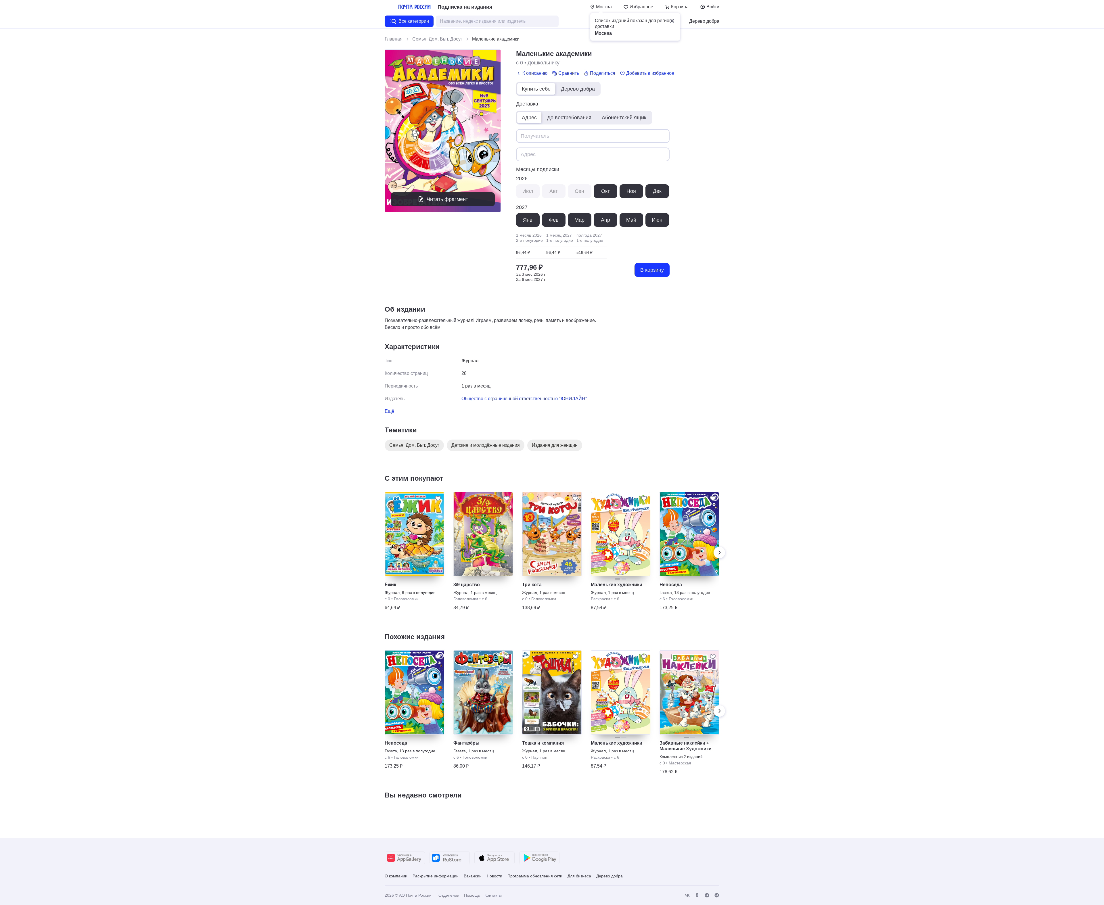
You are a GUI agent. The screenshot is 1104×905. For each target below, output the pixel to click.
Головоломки (406, 599)
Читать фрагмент (447, 199)
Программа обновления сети (534, 876)
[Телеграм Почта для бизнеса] (717, 895)
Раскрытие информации (436, 876)
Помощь (472, 895)
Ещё (389, 411)
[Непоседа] (689, 534)
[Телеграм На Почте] (707, 895)
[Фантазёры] (483, 692)
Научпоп (539, 757)
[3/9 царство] (483, 534)
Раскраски (600, 599)
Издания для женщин (555, 445)
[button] (671, 21)
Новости (494, 876)
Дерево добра (704, 21)
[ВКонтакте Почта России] (687, 895)
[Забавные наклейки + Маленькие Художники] (689, 692)
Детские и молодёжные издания (485, 445)
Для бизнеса (579, 876)
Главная (393, 39)
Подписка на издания (465, 7)
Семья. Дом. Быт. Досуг (437, 39)
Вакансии (473, 876)
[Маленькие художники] (620, 534)
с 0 (519, 63)
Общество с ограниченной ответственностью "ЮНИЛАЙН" (524, 398)
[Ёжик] (414, 534)
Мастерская (680, 763)
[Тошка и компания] (552, 692)
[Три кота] (552, 534)
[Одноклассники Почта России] (697, 895)
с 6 (484, 599)
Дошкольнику (543, 63)
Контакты (493, 895)
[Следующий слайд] (719, 552)
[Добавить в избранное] (438, 498)
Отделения (448, 895)
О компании (396, 876)
